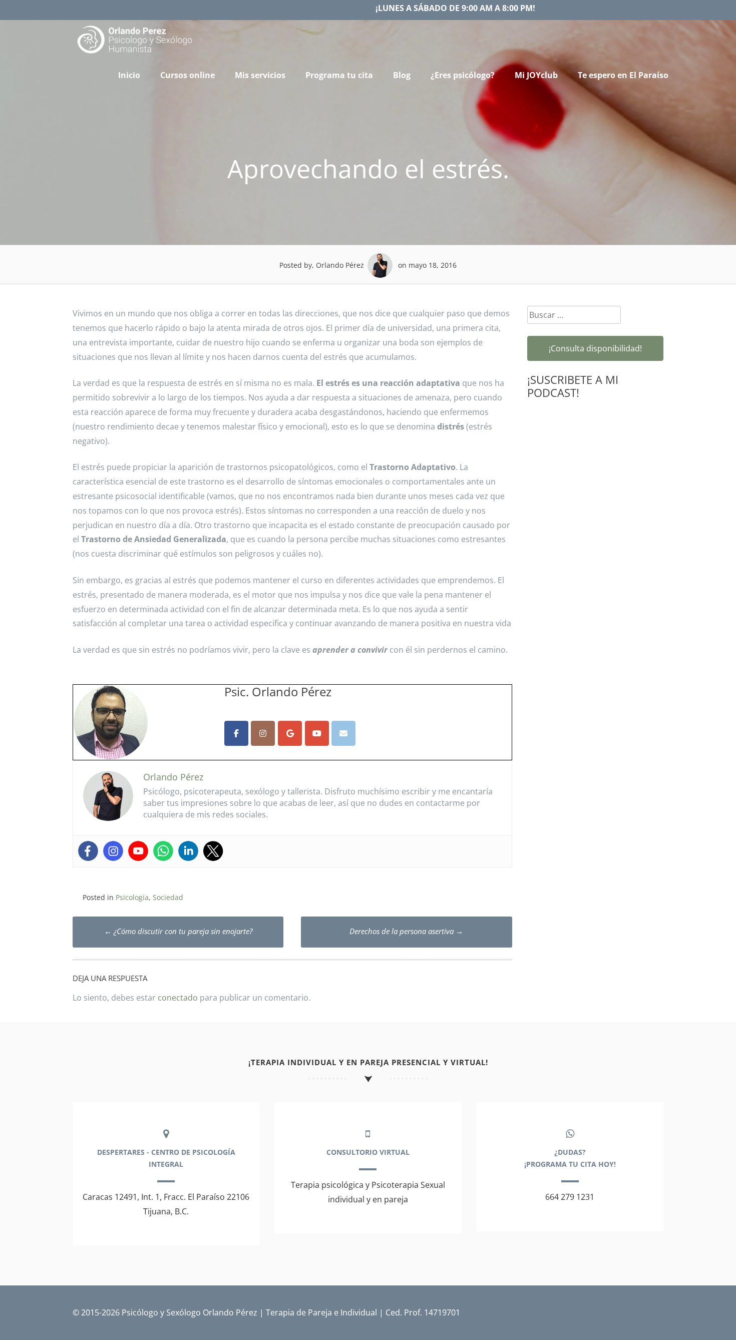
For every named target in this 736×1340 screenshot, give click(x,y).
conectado (178, 997)
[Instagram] (113, 851)
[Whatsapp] (163, 851)
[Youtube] (138, 851)
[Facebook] (88, 851)
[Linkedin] (188, 851)
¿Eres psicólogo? (463, 75)
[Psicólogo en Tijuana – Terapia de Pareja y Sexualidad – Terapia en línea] (135, 53)
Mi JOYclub (536, 75)
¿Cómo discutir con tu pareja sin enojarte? (178, 931)
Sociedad (168, 897)
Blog (402, 75)
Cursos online (187, 75)
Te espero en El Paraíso (623, 75)
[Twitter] (213, 851)
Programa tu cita (339, 75)
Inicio (129, 75)
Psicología (132, 897)
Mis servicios (260, 75)
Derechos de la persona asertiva (406, 931)
